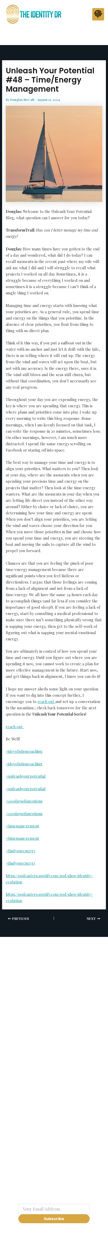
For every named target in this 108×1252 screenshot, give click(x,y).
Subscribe (54, 1218)
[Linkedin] (62, 34)
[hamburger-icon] (98, 14)
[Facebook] (46, 34)
